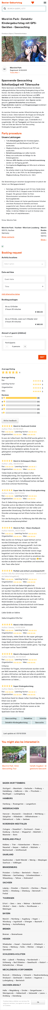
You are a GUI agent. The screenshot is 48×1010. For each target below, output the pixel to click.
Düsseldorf (17, 829)
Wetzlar (30, 947)
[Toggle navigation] (44, 2)
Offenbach (38, 944)
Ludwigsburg (19, 794)
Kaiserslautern (24, 845)
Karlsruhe (28, 788)
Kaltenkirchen (8, 965)
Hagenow (38, 978)
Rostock (6, 975)
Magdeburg (14, 990)
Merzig (32, 860)
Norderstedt (32, 960)
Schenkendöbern (33, 875)
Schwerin (27, 975)
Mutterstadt (8, 850)
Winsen (20, 965)
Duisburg (6, 832)
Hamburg (6, 804)
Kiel (4, 960)
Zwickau (34, 888)
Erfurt (5, 903)
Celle (18, 819)
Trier (14, 845)
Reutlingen (7, 794)
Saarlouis (6, 863)
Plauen (44, 888)
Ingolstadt (18, 922)
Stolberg (6, 996)
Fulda (22, 947)
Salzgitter (7, 816)
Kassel (17, 944)
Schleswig (7, 962)
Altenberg (15, 891)
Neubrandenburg (41, 975)
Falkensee (7, 875)
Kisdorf (43, 962)
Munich (6, 919)
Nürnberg (15, 919)
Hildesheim (18, 816)
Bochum (16, 832)
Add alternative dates (11, 294)
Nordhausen (32, 906)
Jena (19, 903)
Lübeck (11, 960)
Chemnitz (25, 888)
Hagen (35, 919)
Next (42, 357)
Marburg (14, 947)
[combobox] (25, 8)
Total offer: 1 (14, 72)
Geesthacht (32, 962)
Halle (5, 990)
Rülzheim (34, 847)
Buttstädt (37, 903)
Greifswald (17, 978)
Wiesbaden (7, 944)
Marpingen (42, 860)
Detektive (28, 718)
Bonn (15, 835)
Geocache (39, 722)
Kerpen (15, 847)
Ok (38, 1002)
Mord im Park (15, 68)
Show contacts (8, 237)
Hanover (6, 814)
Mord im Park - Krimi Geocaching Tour (10, 767)
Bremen (6, 934)
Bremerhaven (17, 934)
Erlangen (28, 922)
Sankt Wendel (21, 860)
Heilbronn (18, 791)
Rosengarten (18, 804)
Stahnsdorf (28, 878)
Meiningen (7, 909)
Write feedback (10, 421)
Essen (37, 829)
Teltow (18, 878)
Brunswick (16, 814)
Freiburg (38, 788)
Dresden (14, 888)
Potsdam (6, 873)
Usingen (40, 947)
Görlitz (5, 891)
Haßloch (24, 847)
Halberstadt (21, 993)
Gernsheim (7, 950)
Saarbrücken (8, 860)
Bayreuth (38, 922)
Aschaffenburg (19, 924)
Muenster (6, 835)
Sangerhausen (36, 990)
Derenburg (17, 996)
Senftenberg (18, 875)
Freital (5, 893)
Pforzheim (35, 791)
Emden (24, 990)
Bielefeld (37, 832)
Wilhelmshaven (31, 816)
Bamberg (6, 924)
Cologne (6, 829)
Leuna (42, 993)
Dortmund (28, 829)
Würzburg (7, 922)
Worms (36, 845)
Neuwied (6, 847)
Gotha (21, 906)
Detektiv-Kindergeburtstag (16, 722)
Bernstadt (36, 891)
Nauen (36, 873)
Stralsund (6, 978)
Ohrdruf (6, 906)
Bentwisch (26, 873)
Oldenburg (16, 975)
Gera (12, 903)
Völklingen (17, 863)
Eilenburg (26, 891)
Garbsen (26, 819)
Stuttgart (7, 788)
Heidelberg (7, 791)
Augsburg (26, 919)
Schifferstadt (21, 850)
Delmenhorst (8, 819)
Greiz (14, 906)
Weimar (27, 903)
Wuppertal (26, 832)
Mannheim (17, 788)
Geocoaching (10, 718)
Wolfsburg (39, 814)
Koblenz (6, 845)
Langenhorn (31, 804)
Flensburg (21, 960)
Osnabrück (27, 814)
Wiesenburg (8, 878)
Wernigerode (8, 993)
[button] (9, 59)
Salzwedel (33, 993)
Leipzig (5, 888)
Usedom (28, 978)
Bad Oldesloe (19, 962)
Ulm (26, 791)
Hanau (5, 947)
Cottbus (16, 873)
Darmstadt (26, 944)
